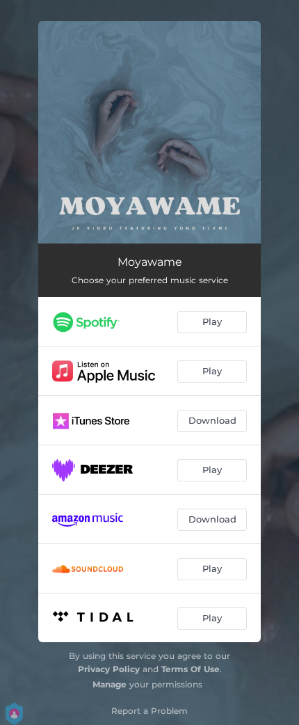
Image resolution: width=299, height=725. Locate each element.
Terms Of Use (190, 669)
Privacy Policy (109, 669)
